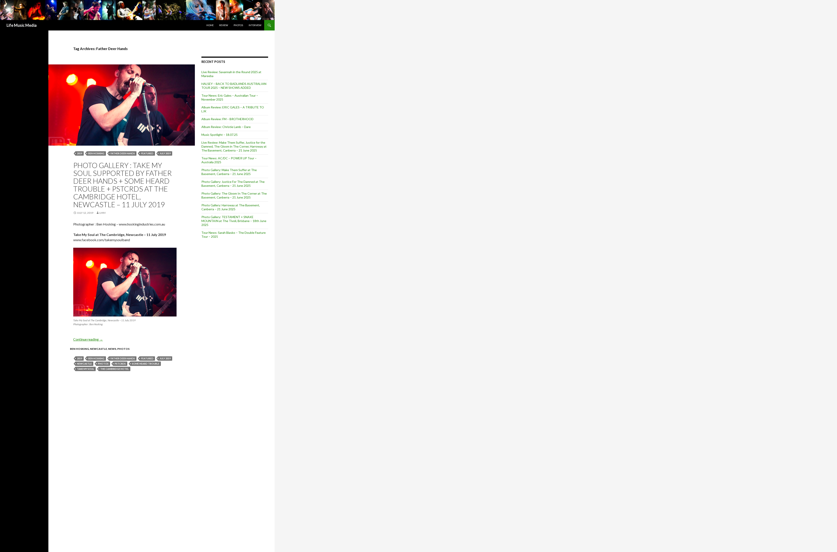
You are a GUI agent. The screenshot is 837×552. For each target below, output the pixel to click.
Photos (238, 25)
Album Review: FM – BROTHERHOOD (227, 119)
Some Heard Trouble (145, 363)
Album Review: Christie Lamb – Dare (226, 127)
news (112, 348)
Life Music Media (22, 25)
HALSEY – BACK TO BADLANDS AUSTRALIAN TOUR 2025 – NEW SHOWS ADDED (233, 85)
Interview (255, 25)
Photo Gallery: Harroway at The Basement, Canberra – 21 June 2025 (230, 207)
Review (223, 25)
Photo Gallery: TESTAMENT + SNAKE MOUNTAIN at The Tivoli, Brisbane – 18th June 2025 (233, 221)
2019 (79, 153)
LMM (102, 212)
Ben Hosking (96, 153)
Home (210, 25)
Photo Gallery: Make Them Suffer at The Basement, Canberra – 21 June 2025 (229, 172)
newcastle (84, 363)
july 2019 (165, 153)
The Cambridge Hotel (114, 368)
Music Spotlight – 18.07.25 (219, 134)
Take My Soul (85, 368)
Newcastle (98, 348)
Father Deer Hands (123, 153)
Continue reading (88, 339)
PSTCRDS (120, 363)
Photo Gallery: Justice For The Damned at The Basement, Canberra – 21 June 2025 (233, 183)
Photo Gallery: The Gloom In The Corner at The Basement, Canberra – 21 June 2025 (234, 195)
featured (147, 153)
